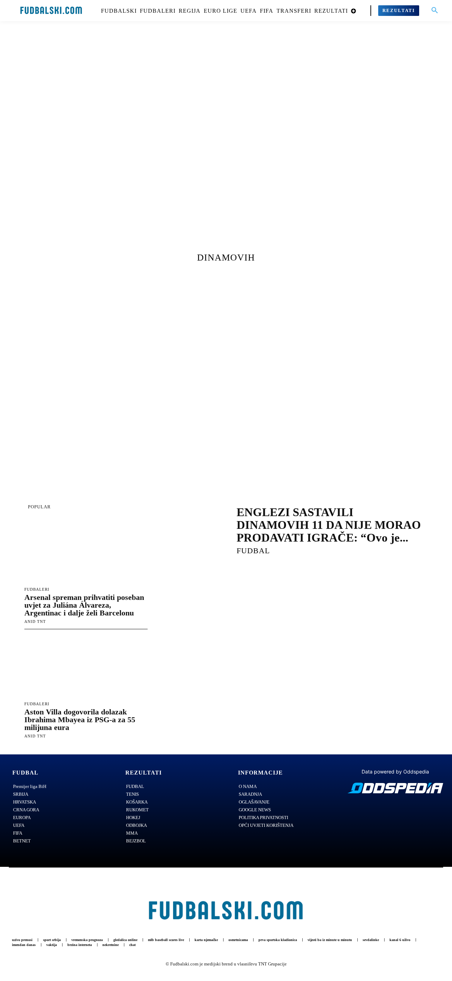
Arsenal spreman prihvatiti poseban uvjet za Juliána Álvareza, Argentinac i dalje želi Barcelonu (84, 605)
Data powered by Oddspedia (395, 772)
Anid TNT (35, 621)
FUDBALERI (36, 589)
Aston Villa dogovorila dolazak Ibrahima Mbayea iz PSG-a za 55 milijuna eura (79, 719)
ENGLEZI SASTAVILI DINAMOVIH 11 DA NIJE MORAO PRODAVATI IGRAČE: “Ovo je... (329, 525)
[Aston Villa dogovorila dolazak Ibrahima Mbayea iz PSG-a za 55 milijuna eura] (86, 666)
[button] (434, 10)
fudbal (253, 550)
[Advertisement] (226, 143)
